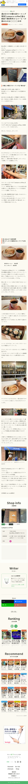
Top (2, 6)
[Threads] (20, 762)
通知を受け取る (22, 4)
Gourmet (5, 24)
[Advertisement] (14, 220)
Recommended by (19, 715)
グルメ (7, 6)
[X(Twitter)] (15, 762)
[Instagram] (10, 541)
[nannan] (14, 756)
